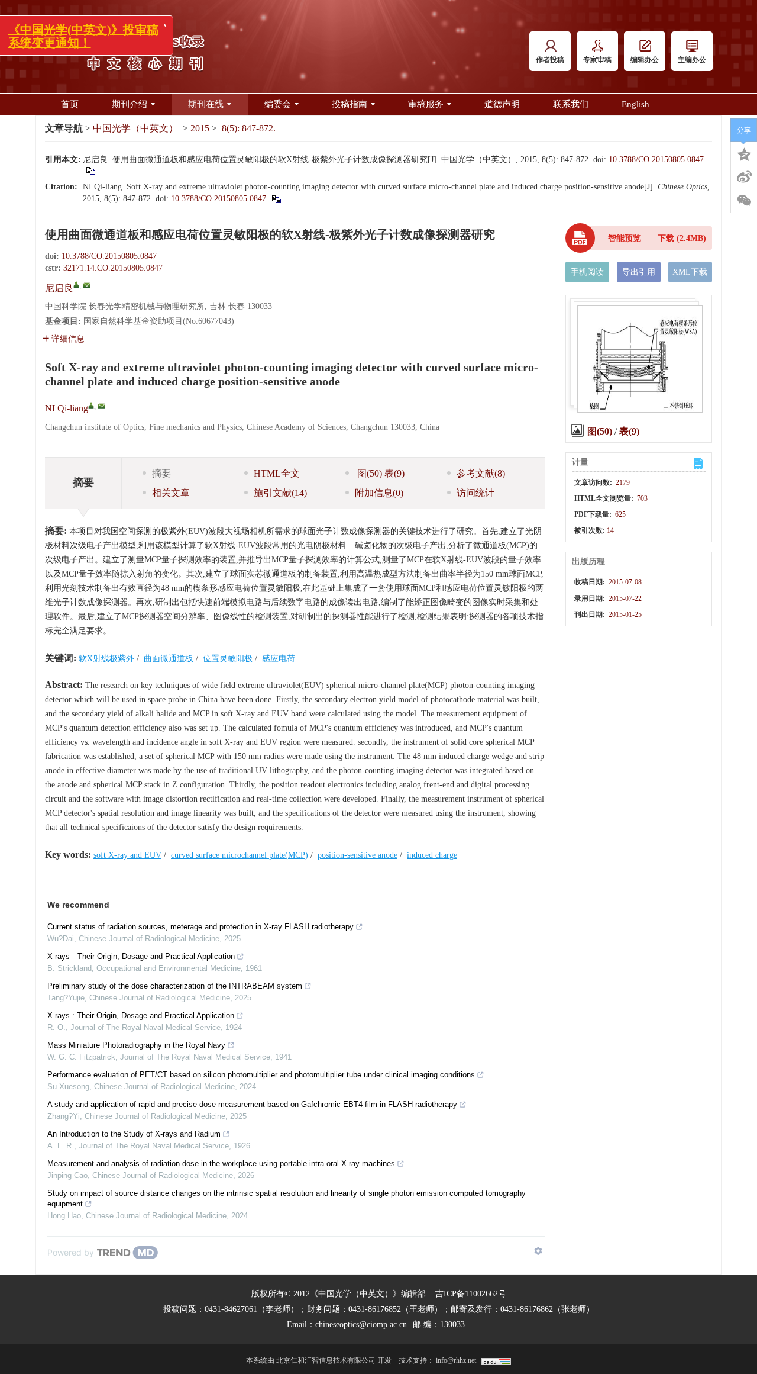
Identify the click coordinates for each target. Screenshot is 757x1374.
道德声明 (502, 104)
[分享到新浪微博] (744, 177)
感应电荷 (278, 658)
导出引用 (638, 272)
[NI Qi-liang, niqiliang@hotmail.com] (91, 405)
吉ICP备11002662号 (470, 1293)
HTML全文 (277, 473)
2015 (199, 128)
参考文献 (481, 473)
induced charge (432, 855)
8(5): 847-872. (249, 128)
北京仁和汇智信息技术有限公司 (326, 1360)
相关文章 (171, 493)
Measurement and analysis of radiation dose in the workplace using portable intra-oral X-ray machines (221, 1163)
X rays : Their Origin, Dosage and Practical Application (140, 1015)
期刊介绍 (129, 104)
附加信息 (379, 493)
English (635, 104)
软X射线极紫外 (106, 658)
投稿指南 (349, 104)
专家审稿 (597, 60)
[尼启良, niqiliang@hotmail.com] (76, 284)
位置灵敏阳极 (228, 658)
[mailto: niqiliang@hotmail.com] (102, 406)
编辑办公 (644, 60)
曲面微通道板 (168, 658)
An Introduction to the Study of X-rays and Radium (134, 1134)
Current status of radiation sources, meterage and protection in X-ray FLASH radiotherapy (200, 926)
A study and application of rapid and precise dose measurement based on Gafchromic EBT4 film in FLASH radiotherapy (252, 1104)
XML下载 (689, 272)
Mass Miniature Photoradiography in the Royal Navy (136, 1045)
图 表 (380, 473)
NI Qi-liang (66, 408)
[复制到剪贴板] (90, 170)
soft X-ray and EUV (127, 855)
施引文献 (280, 493)
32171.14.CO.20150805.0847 (113, 267)
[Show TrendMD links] (538, 1251)
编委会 (277, 104)
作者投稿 (550, 60)
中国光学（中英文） (135, 128)
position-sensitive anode (357, 855)
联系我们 (570, 104)
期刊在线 (206, 104)
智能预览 (624, 238)
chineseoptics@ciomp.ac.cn (361, 1324)
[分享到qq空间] (744, 153)
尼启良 (59, 288)
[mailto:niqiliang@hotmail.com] (87, 285)
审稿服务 (426, 104)
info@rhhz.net (456, 1360)
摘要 (161, 473)
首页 (70, 104)
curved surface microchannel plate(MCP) (239, 855)
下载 (682, 238)
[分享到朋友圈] (744, 200)
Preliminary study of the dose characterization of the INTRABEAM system (174, 986)
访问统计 (475, 493)
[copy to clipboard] (275, 198)
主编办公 (692, 60)
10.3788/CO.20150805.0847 (656, 159)
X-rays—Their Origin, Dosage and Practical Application (141, 956)
